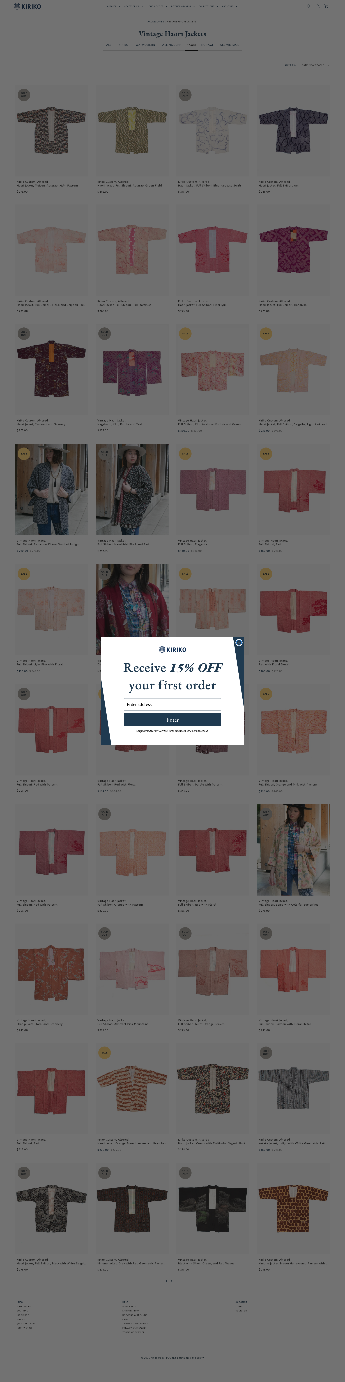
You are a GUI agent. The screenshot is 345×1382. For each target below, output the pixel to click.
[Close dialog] (239, 642)
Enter (172, 720)
